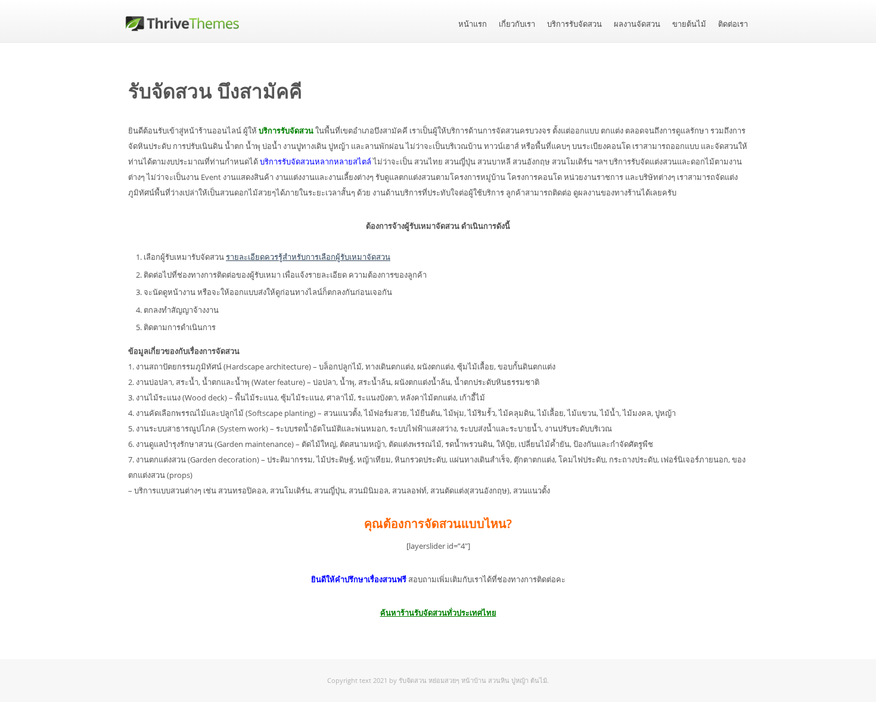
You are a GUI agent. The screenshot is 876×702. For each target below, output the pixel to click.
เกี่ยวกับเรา (517, 24)
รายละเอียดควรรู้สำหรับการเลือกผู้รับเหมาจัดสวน (308, 256)
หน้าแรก (472, 24)
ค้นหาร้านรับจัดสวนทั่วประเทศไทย (438, 612)
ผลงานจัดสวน (637, 24)
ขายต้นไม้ (689, 24)
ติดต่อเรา (733, 24)
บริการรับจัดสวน (574, 24)
